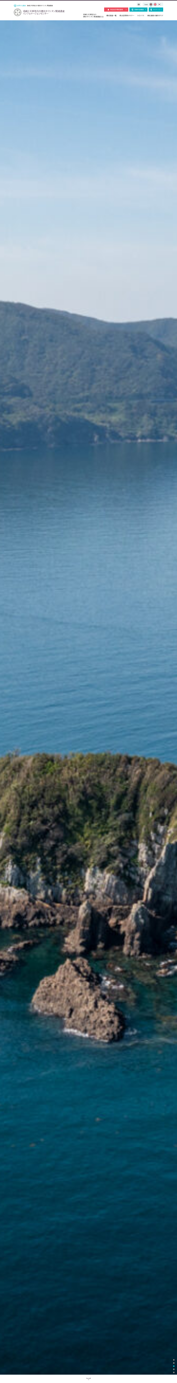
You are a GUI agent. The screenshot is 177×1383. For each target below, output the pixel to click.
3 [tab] (174, 1366)
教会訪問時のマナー (127, 15)
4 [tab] (174, 1369)
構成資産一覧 (111, 15)
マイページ (156, 9)
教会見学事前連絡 (116, 9)
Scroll (88, 1378)
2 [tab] (174, 1363)
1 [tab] (174, 1360)
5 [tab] (174, 1372)
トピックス (140, 15)
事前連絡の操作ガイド (155, 15)
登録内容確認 (139, 9)
